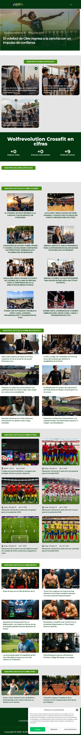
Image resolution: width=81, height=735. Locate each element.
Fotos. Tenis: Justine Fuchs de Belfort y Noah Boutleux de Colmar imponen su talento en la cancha (19, 700)
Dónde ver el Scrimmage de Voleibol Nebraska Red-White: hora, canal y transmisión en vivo (60, 313)
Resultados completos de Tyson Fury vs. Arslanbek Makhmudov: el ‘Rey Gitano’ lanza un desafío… (59, 624)
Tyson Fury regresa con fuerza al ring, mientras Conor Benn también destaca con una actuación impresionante (59, 593)
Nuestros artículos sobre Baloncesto (22, 330)
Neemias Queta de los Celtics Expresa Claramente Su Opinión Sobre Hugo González (17, 420)
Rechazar (54, 729)
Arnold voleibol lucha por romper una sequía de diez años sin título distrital (61, 280)
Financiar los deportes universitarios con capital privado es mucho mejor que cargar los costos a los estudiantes (19, 390)
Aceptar (37, 729)
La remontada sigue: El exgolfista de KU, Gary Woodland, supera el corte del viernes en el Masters (19, 657)
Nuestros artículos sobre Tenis (19, 671)
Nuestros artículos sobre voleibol (21, 188)
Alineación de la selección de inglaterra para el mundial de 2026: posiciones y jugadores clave (19, 551)
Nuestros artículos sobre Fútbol (20, 435)
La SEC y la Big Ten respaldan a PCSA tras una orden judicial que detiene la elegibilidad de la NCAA (60, 359)
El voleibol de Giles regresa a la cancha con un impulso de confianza (20, 215)
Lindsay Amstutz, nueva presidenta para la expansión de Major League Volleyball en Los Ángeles (20, 90)
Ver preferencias (70, 729)
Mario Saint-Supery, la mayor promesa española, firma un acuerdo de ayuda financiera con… (17, 359)
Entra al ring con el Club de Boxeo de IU (19, 591)
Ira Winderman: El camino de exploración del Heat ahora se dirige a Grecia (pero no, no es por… (60, 390)
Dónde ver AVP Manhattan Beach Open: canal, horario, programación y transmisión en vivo (20, 314)
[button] (77, 710)
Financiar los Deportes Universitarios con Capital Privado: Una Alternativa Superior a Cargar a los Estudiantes (60, 420)
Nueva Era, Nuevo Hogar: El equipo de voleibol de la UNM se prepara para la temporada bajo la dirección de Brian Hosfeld (20, 281)
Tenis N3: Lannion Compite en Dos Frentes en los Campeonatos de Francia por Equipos (59, 700)
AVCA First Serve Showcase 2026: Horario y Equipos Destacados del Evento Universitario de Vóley (61, 215)
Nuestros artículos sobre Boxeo (20, 565)
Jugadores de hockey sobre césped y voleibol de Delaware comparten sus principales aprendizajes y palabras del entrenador (20, 249)
